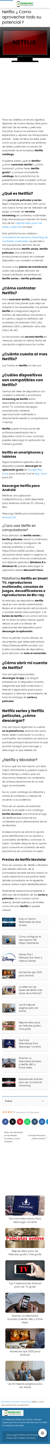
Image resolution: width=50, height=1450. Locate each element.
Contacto (31, 1438)
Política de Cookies (16, 1438)
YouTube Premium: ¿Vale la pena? (37, 1137)
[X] (12, 1122)
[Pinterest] (20, 1122)
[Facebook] (5, 1122)
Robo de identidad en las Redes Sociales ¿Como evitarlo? (13, 1137)
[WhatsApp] (27, 1122)
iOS (14, 517)
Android (7, 517)
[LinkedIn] (42, 1122)
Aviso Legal (12, 1435)
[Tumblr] (34, 1122)
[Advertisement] (25, 90)
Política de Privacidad (29, 1435)
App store (41, 473)
